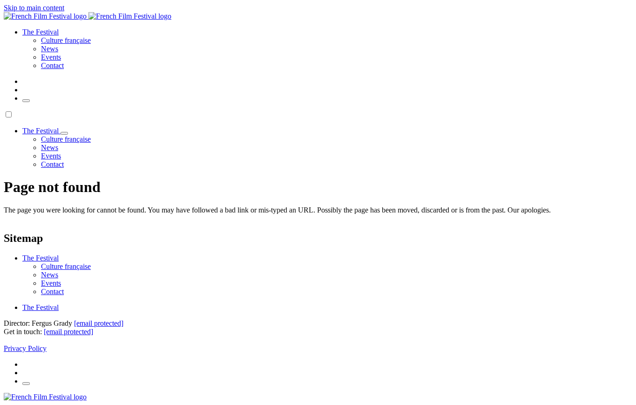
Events (51, 57)
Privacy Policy (25, 348)
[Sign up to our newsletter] (26, 100)
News (49, 49)
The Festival (40, 307)
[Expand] (64, 133)
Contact (52, 65)
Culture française (66, 40)
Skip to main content (34, 8)
